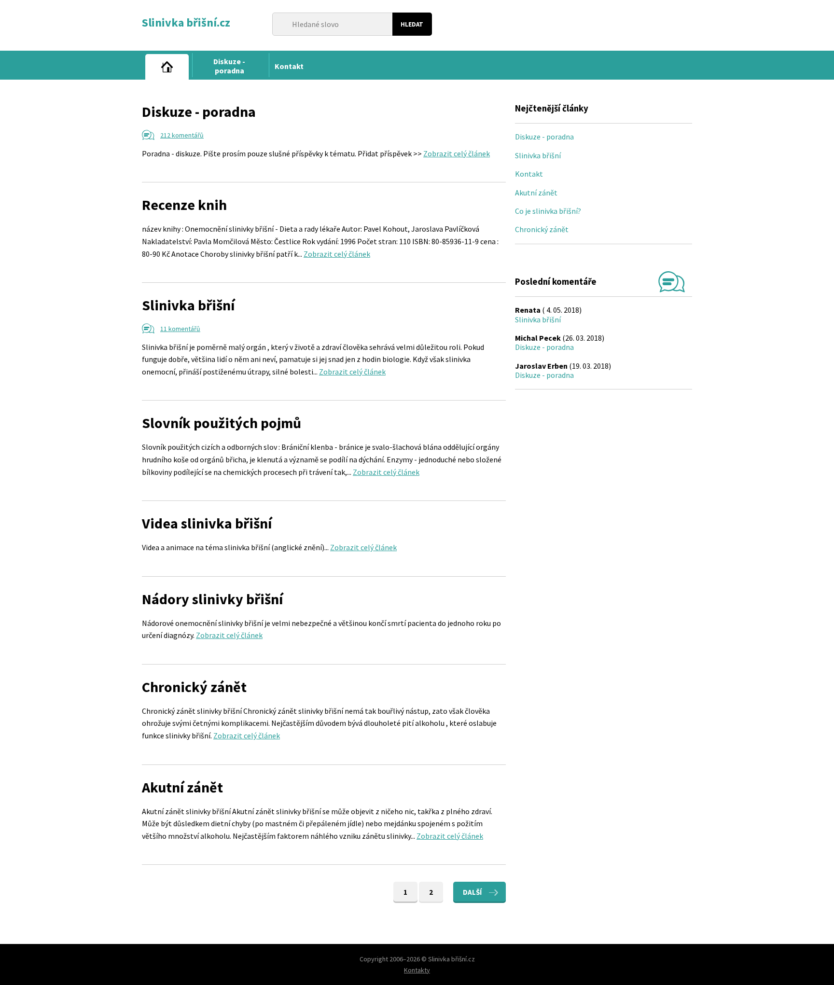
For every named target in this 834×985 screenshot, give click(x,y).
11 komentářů (180, 328)
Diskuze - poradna (199, 111)
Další (472, 892)
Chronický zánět (194, 687)
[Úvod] (167, 67)
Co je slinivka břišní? (548, 211)
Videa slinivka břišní (207, 523)
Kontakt (529, 174)
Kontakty (417, 970)
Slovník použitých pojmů (221, 423)
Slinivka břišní (188, 305)
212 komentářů (182, 135)
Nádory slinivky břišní (212, 599)
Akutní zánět (182, 787)
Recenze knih (184, 204)
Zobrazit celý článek (456, 153)
